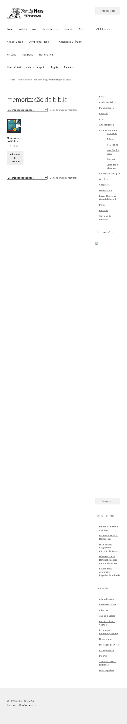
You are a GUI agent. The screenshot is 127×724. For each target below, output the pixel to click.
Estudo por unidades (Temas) (108, 632)
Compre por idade (39, 41)
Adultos (111, 159)
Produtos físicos (27, 29)
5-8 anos (111, 139)
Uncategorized (106, 670)
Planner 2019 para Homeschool (108, 537)
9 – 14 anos (112, 144)
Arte (81, 29)
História (11, 54)
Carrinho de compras (105, 217)
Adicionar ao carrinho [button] (15, 157)
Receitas (69, 67)
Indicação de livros (109, 644)
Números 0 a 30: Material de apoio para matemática (108, 560)
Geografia (27, 54)
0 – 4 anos (112, 133)
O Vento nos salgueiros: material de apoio (108, 547)
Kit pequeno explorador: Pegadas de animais (109, 572)
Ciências (68, 29)
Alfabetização (15, 41)
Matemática (46, 54)
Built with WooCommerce (21, 705)
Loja (9, 29)
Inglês (54, 67)
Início (12, 79)
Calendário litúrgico (70, 41)
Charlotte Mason (107, 604)
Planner (103, 655)
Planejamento (50, 29)
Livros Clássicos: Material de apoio (26, 67)
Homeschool (105, 639)
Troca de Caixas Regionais (107, 663)
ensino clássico (107, 615)
